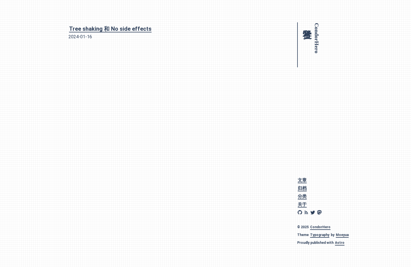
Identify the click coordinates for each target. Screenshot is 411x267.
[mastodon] (319, 212)
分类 (302, 196)
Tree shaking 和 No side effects (110, 28)
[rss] (306, 212)
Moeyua (342, 235)
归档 (302, 188)
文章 (302, 180)
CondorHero (320, 227)
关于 (302, 204)
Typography (319, 235)
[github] (300, 212)
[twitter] (312, 212)
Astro (339, 243)
